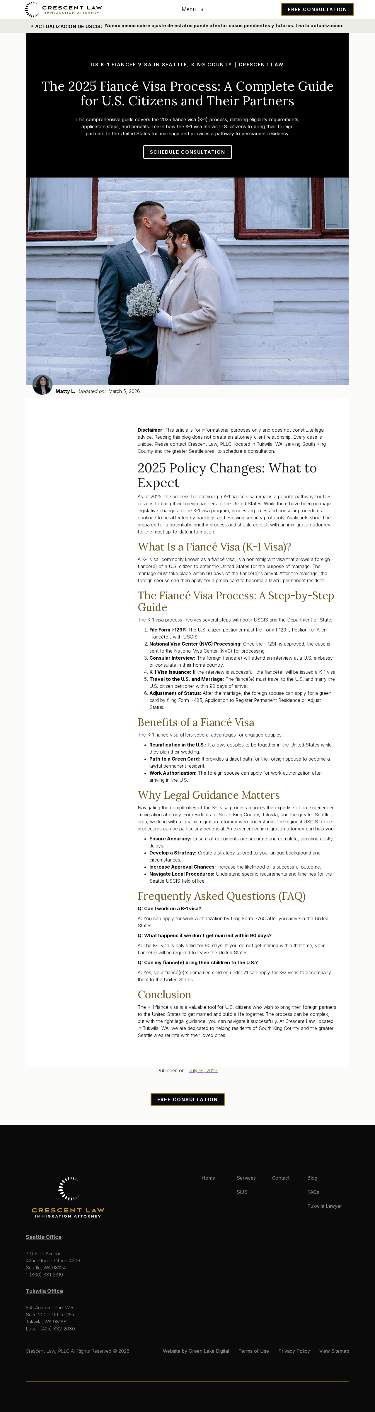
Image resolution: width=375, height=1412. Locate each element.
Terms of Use (253, 1351)
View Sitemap (334, 1351)
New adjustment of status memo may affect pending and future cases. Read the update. (209, 25)
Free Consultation (187, 1099)
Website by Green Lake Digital (196, 1351)
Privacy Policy (294, 1351)
